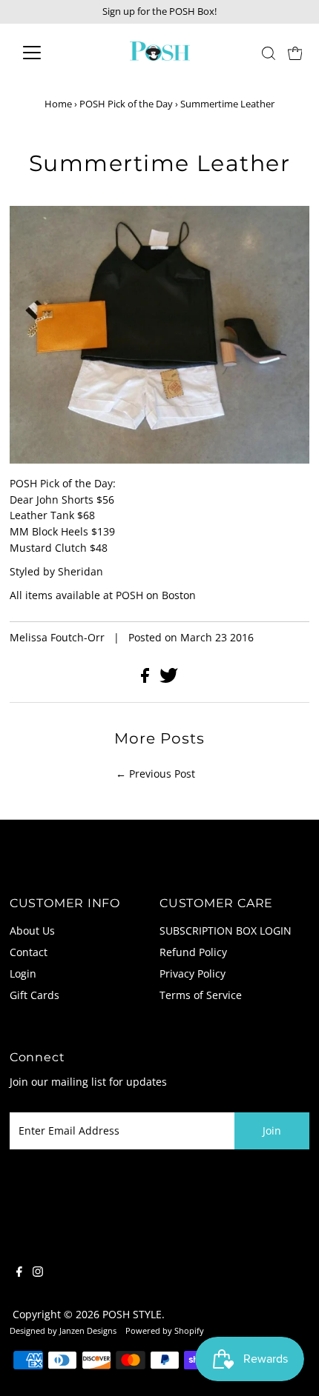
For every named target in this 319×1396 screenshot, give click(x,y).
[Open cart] (295, 52)
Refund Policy (193, 952)
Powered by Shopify (164, 1330)
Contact (28, 952)
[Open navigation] (48, 52)
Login (23, 973)
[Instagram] (38, 1273)
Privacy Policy (193, 973)
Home (58, 103)
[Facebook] (19, 1273)
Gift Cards (34, 995)
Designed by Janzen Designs (63, 1330)
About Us (32, 931)
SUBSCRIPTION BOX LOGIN (226, 931)
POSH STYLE (132, 1314)
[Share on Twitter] (169, 679)
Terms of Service (201, 995)
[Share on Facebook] (146, 679)
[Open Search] (268, 53)
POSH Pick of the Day (126, 103)
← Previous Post (155, 774)
